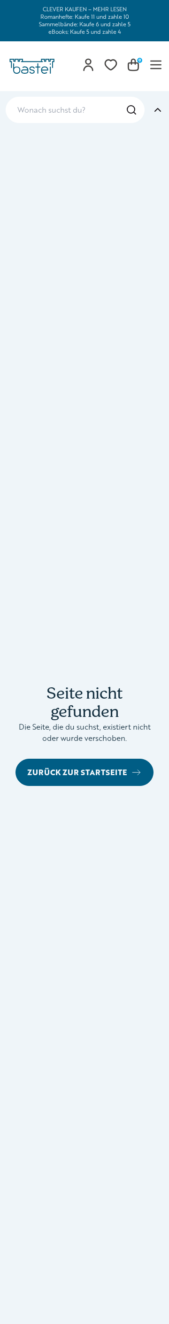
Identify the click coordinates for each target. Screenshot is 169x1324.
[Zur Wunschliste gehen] (110, 64)
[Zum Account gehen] (88, 64)
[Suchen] (131, 109)
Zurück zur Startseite (77, 772)
